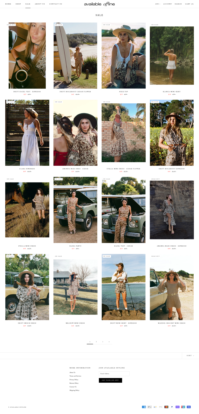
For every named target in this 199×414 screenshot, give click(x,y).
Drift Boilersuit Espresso (172, 169)
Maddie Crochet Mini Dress (172, 323)
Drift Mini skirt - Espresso (123, 323)
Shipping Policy (74, 390)
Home (8, 4)
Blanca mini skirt (172, 92)
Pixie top (123, 92)
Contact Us (55, 4)
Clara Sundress (27, 169)
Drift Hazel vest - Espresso (27, 92)
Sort (190, 356)
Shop (18, 4)
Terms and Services (75, 376)
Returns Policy (74, 383)
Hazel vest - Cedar (123, 246)
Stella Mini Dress (27, 246)
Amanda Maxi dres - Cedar (75, 169)
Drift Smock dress (27, 323)
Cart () (189, 4)
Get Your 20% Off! (110, 380)
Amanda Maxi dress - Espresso (172, 246)
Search (178, 4)
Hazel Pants (75, 246)
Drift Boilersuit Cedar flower (75, 92)
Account (167, 4)
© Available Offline (17, 407)
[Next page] (109, 341)
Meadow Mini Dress (75, 323)
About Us (40, 4)
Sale (27, 4)
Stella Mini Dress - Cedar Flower (123, 169)
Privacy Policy (74, 380)
